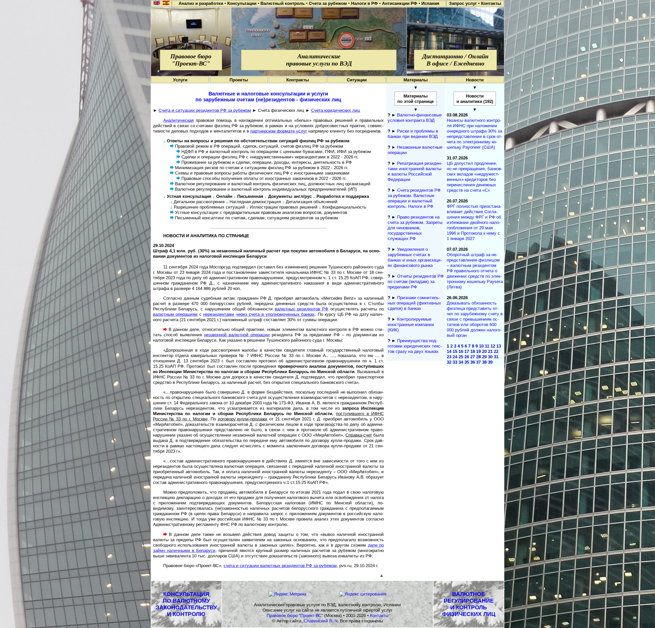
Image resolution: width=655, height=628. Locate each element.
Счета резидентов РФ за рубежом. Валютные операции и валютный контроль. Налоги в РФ (414, 198)
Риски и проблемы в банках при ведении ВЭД (413, 133)
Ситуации (357, 79)
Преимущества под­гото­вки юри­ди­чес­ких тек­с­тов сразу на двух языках (415, 346)
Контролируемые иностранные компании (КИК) (411, 324)
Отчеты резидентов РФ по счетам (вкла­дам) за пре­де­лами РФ (416, 281)
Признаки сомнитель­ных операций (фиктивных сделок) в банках (414, 303)
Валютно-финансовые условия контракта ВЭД (415, 117)
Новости (475, 79)
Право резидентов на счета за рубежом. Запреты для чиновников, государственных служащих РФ (415, 227)
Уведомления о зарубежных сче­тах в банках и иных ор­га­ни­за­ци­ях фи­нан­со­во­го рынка (415, 257)
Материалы (415, 79)
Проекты (239, 79)
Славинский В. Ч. (321, 620)
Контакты (379, 615)
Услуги (180, 79)
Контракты (297, 79)
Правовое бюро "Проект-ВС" (295, 615)
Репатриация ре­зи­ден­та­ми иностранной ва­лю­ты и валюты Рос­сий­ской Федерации (415, 171)
